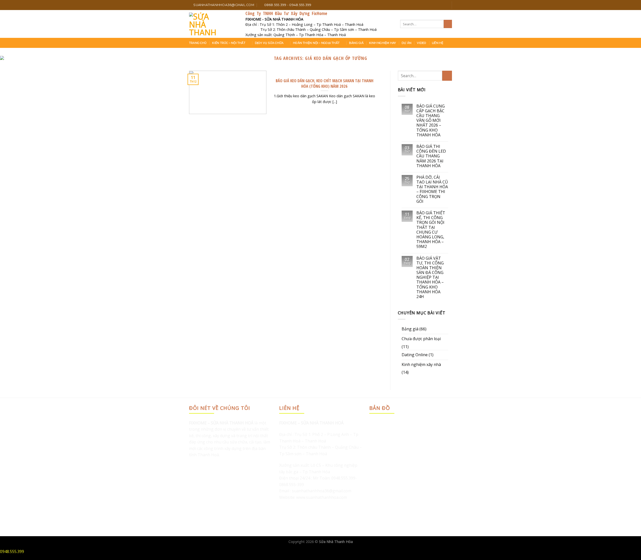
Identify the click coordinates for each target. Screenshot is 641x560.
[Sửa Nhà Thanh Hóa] (213, 24)
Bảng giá (356, 43)
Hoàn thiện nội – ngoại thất (316, 43)
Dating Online (415, 354)
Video (421, 43)
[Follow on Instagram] (435, 5)
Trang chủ (198, 43)
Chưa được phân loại (421, 338)
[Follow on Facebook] (430, 5)
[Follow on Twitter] (440, 5)
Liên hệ (437, 43)
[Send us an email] (445, 5)
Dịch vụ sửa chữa (269, 43)
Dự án (406, 43)
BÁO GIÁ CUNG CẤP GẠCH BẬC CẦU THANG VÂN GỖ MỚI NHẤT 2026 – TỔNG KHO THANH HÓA (430, 120)
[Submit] (448, 24)
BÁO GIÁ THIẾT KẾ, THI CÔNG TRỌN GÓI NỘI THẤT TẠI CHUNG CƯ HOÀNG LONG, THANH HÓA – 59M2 (430, 230)
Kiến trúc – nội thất (228, 43)
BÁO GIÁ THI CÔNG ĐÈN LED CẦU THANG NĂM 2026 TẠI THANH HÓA (431, 156)
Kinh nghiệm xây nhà (421, 364)
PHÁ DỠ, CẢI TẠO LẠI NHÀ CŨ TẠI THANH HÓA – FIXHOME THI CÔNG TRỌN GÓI (432, 189)
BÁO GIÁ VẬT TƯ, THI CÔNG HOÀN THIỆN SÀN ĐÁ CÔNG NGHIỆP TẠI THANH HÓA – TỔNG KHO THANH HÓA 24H (430, 277)
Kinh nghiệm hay (382, 43)
